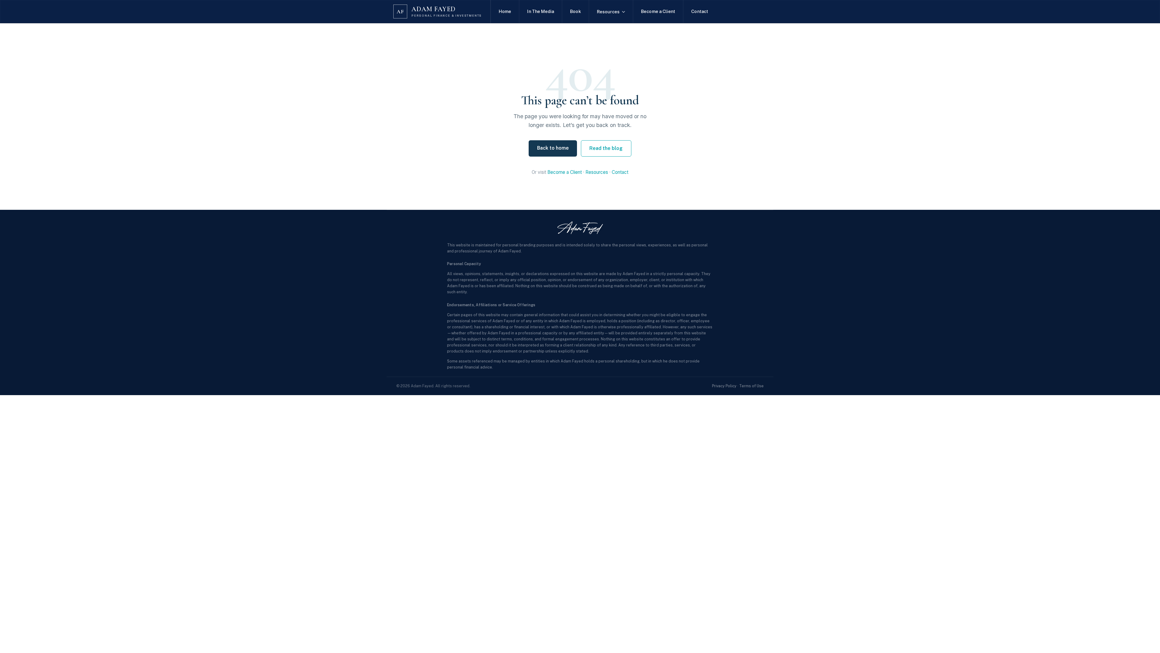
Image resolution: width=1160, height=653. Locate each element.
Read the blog (606, 148)
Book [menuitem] (575, 11)
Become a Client (564, 172)
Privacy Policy (724, 386)
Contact (620, 172)
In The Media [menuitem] (540, 11)
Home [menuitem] (505, 11)
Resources (596, 172)
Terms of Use (751, 386)
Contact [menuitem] (699, 11)
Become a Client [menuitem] (658, 11)
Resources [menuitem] (608, 11)
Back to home (553, 148)
